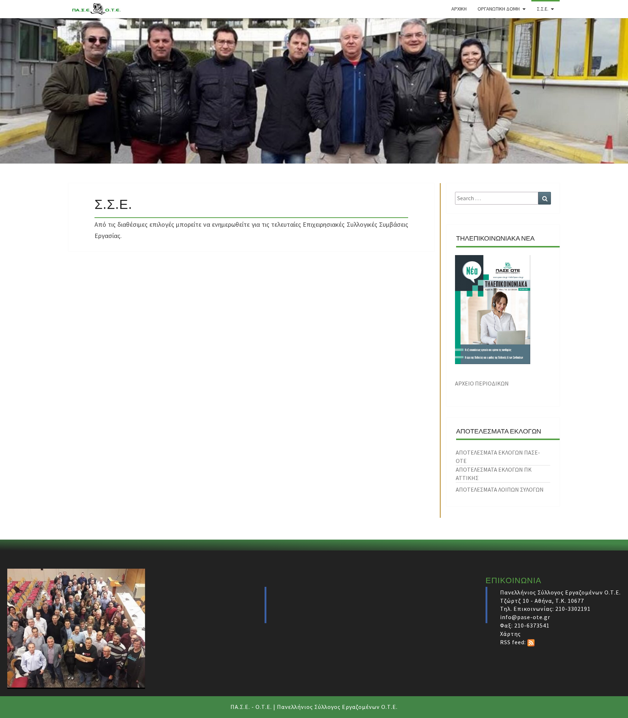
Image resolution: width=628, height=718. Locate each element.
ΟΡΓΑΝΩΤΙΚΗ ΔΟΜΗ (499, 8)
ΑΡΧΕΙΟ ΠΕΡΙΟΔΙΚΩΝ (482, 383)
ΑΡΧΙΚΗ (459, 8)
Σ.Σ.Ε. (542, 8)
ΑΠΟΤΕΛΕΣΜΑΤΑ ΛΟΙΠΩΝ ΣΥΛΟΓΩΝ (500, 489)
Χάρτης (510, 633)
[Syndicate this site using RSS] (531, 642)
